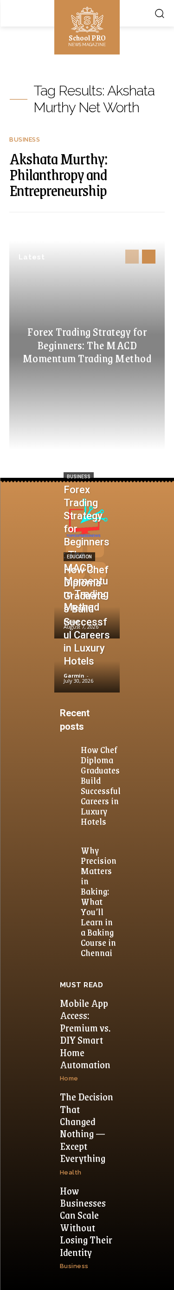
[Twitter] (98, 570)
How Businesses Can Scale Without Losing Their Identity (86, 1221)
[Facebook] (74, 549)
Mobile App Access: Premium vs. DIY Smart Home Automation (85, 1034)
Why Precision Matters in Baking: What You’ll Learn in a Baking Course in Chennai (98, 901)
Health (71, 1172)
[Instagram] (95, 549)
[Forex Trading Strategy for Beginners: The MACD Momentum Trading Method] (87, 612)
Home (69, 1078)
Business (24, 139)
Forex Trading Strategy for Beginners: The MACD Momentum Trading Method (87, 344)
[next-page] (148, 257)
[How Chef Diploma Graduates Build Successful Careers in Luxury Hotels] (87, 666)
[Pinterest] (76, 570)
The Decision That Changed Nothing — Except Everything (86, 1127)
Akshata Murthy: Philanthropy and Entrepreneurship (58, 174)
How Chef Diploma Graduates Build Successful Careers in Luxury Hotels (101, 785)
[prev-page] (132, 257)
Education (79, 556)
